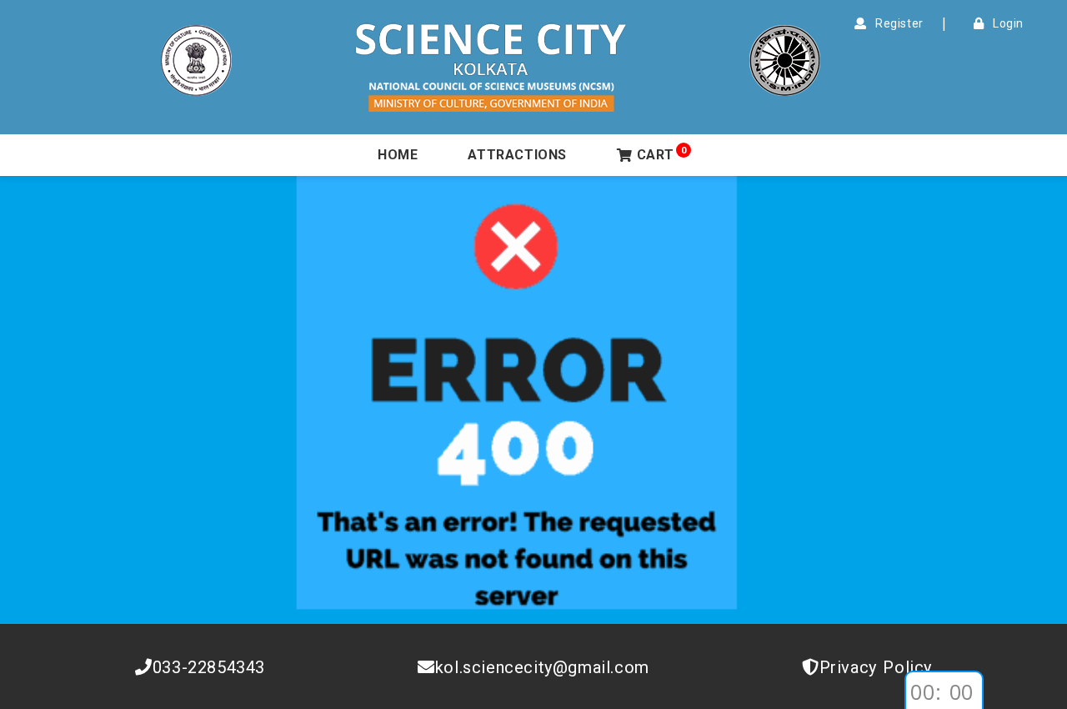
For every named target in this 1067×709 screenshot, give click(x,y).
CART (662, 154)
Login (1006, 23)
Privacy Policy (875, 667)
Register (896, 23)
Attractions (517, 155)
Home (398, 155)
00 (922, 691)
